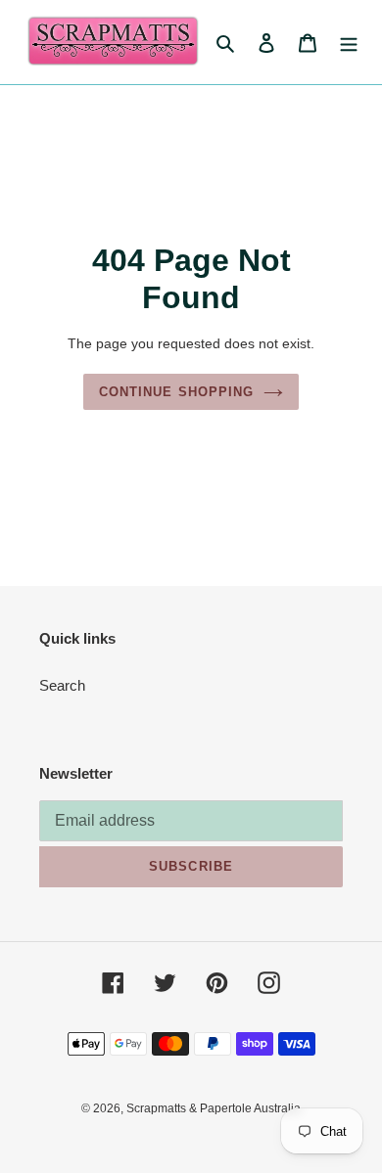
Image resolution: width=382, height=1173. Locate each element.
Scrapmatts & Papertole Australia (213, 1108)
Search (62, 685)
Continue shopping (176, 391)
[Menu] (348, 43)
